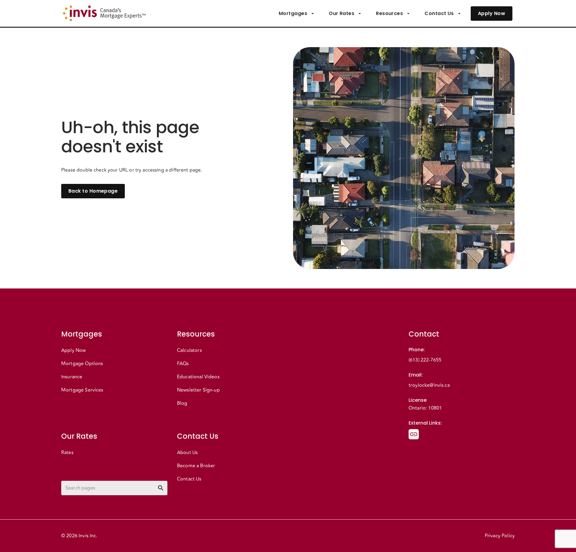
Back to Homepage (93, 191)
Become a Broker (196, 465)
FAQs (183, 363)
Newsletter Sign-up (198, 390)
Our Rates (341, 13)
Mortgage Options (82, 363)
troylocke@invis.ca (429, 385)
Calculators (189, 350)
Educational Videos (198, 376)
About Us (187, 452)
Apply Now (491, 13)
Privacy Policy (500, 535)
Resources (389, 13)
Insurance (71, 376)
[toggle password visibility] (161, 488)
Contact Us (439, 13)
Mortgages (293, 13)
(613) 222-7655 (425, 360)
